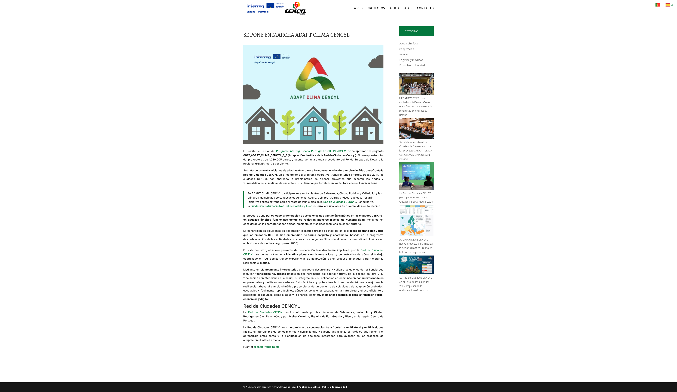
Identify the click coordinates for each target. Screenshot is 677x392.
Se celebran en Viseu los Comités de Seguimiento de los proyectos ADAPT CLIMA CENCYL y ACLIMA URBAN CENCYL (415, 151)
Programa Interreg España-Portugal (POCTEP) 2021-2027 (313, 151)
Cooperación (406, 49)
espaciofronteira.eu (266, 346)
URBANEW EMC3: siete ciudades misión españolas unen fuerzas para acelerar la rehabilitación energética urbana (415, 106)
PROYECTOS (376, 8)
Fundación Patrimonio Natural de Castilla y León (281, 206)
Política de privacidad (334, 386)
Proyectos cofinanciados (413, 65)
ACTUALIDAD (399, 8)
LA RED (357, 8)
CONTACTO (425, 8)
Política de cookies (309, 386)
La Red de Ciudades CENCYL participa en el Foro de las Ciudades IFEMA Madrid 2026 (416, 197)
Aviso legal (290, 386)
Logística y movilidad (411, 60)
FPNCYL (404, 54)
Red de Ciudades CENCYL (339, 201)
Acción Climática (408, 43)
